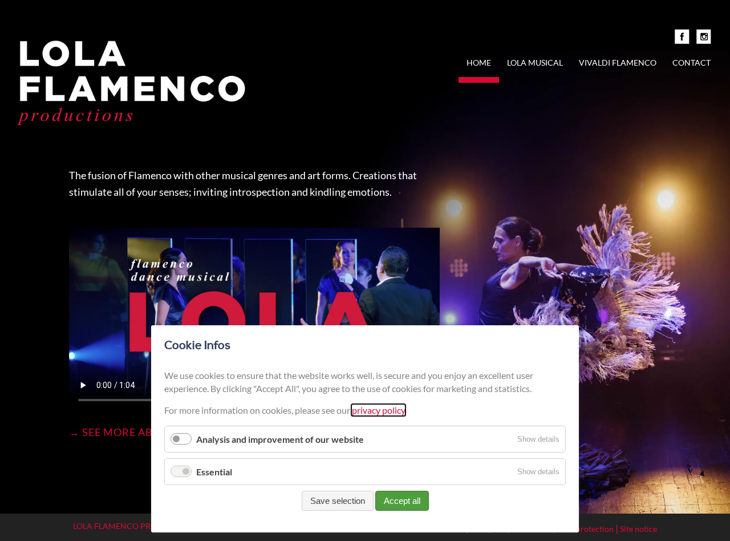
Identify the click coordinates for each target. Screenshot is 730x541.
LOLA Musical (535, 62)
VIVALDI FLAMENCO (617, 62)
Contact (691, 62)
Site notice (638, 529)
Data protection (585, 529)
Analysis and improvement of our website (280, 439)
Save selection (337, 501)
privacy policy (378, 410)
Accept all (402, 501)
